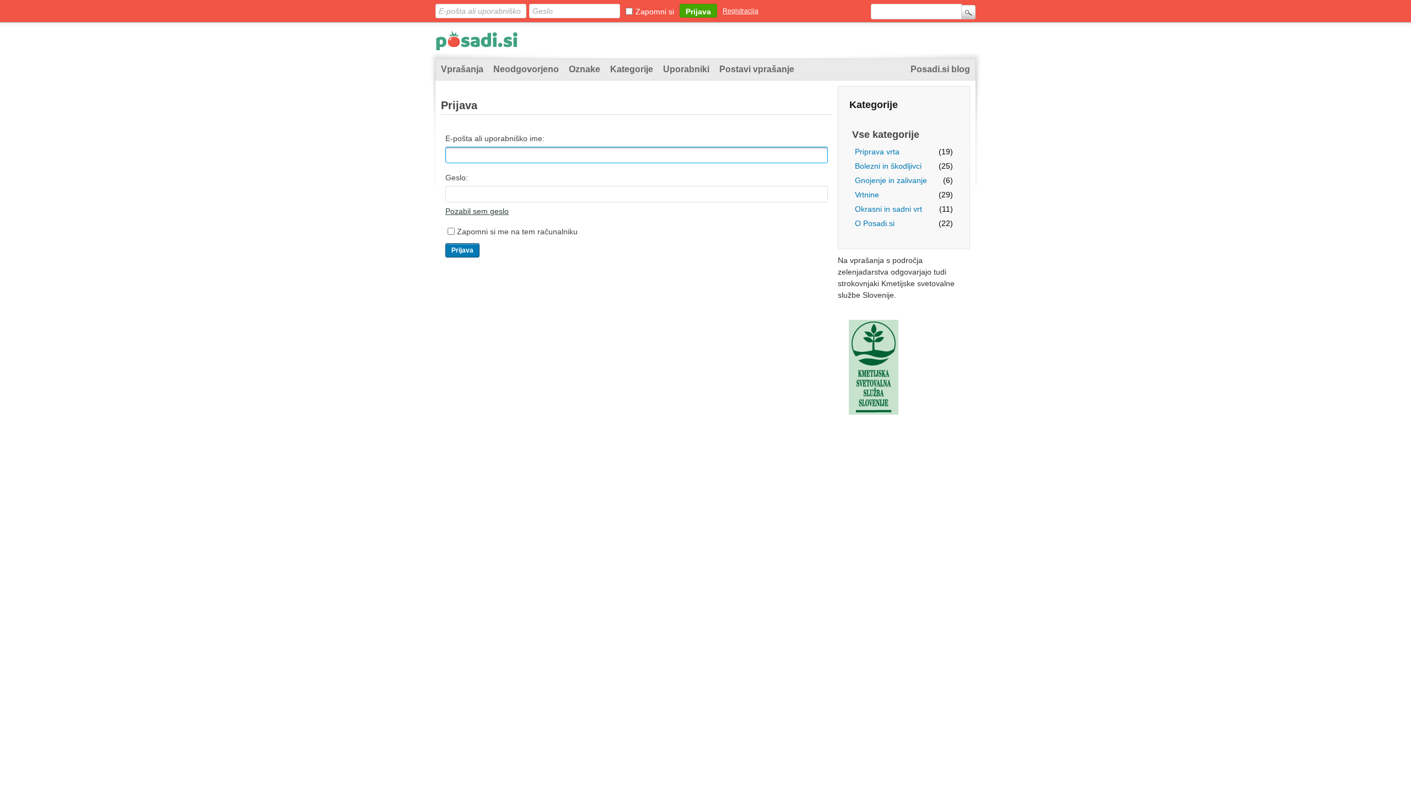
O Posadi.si (875, 223)
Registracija (740, 11)
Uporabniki (686, 69)
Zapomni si (655, 11)
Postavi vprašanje (756, 69)
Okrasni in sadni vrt (888, 209)
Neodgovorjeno (526, 69)
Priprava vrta (877, 151)
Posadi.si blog (940, 69)
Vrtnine (867, 194)
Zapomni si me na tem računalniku (517, 231)
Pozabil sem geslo (477, 211)
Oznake (584, 69)
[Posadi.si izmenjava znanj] (476, 43)
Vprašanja (462, 69)
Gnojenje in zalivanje (891, 180)
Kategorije (631, 69)
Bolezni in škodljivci (888, 166)
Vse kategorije (885, 134)
